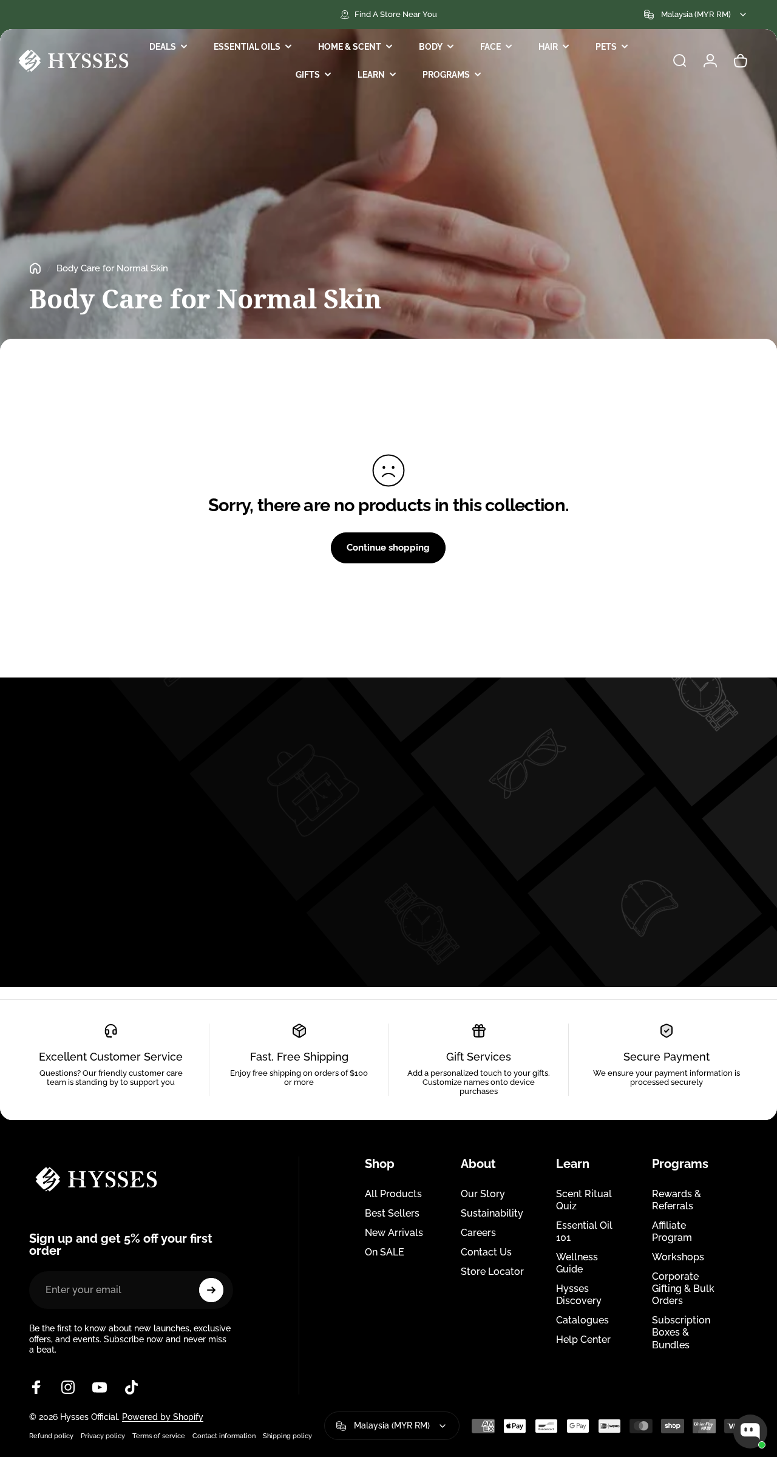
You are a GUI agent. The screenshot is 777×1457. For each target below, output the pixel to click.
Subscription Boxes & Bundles (681, 1332)
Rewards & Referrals (676, 1200)
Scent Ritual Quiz (584, 1200)
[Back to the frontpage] (35, 268)
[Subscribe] (211, 1290)
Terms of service (158, 1436)
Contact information (224, 1436)
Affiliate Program (672, 1231)
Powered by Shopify (162, 1417)
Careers (478, 1232)
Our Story (483, 1194)
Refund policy (51, 1436)
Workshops (678, 1257)
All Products (393, 1194)
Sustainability (492, 1213)
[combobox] (696, 14)
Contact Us (486, 1252)
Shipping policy (287, 1436)
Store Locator (492, 1271)
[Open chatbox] (750, 1432)
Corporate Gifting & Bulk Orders (683, 1288)
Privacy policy (103, 1436)
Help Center (583, 1339)
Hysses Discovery (579, 1294)
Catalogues (582, 1320)
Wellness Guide (577, 1263)
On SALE (384, 1252)
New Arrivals (394, 1232)
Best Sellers (392, 1213)
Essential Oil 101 (584, 1231)
